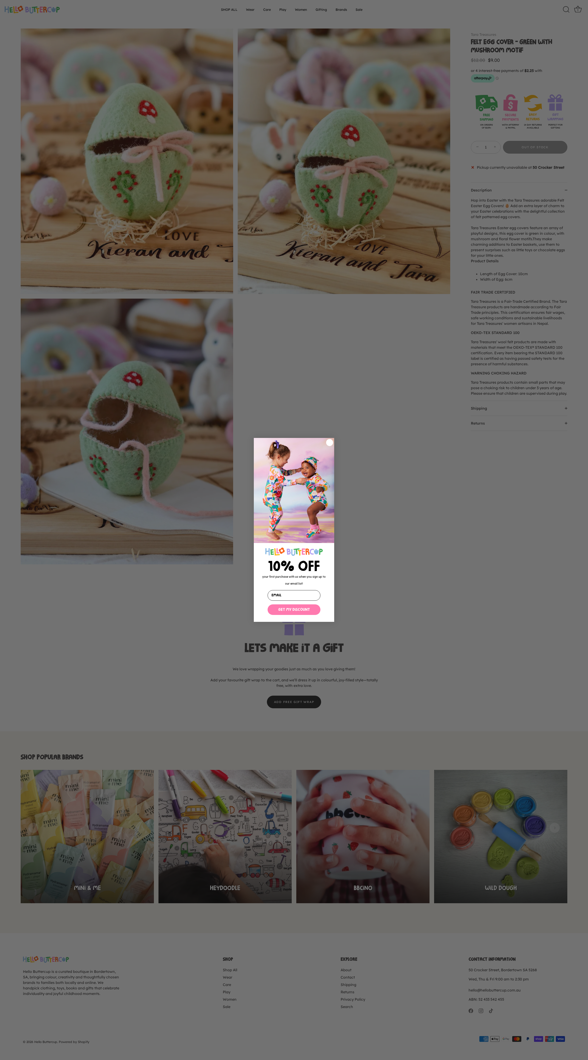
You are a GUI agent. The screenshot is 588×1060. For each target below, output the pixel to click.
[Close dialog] (329, 442)
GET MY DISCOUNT (294, 610)
